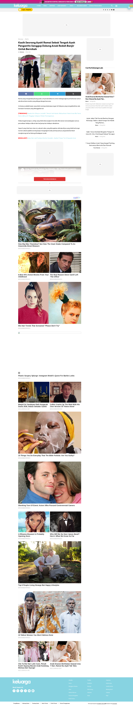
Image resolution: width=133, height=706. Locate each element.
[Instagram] (105, 10)
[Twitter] (108, 10)
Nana (87, 101)
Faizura (22, 52)
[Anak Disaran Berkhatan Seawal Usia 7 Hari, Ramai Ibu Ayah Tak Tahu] (100, 83)
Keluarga (20, 39)
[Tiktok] (110, 10)
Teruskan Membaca (49, 179)
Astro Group (114, 703)
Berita (27, 39)
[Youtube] (112, 10)
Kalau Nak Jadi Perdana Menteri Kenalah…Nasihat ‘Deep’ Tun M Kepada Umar (51, 138)
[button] (112, 6)
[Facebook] (103, 10)
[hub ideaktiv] (116, 5)
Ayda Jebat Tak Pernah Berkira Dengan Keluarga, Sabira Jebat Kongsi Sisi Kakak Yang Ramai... (100, 120)
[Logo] (21, 6)
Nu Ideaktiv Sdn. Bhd (101, 703)
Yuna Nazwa (96, 147)
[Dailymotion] (114, 10)
